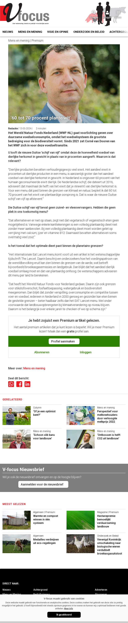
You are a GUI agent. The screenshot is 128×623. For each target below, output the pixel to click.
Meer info (68, 608)
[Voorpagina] (25, 13)
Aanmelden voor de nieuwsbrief (42, 484)
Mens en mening (34, 368)
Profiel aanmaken (63, 341)
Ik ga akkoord (64, 614)
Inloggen (86, 352)
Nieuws (7, 31)
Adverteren (101, 589)
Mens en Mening (30, 31)
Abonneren (41, 352)
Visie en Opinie (57, 31)
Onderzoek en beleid (88, 31)
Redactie (13, 128)
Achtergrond (40, 589)
